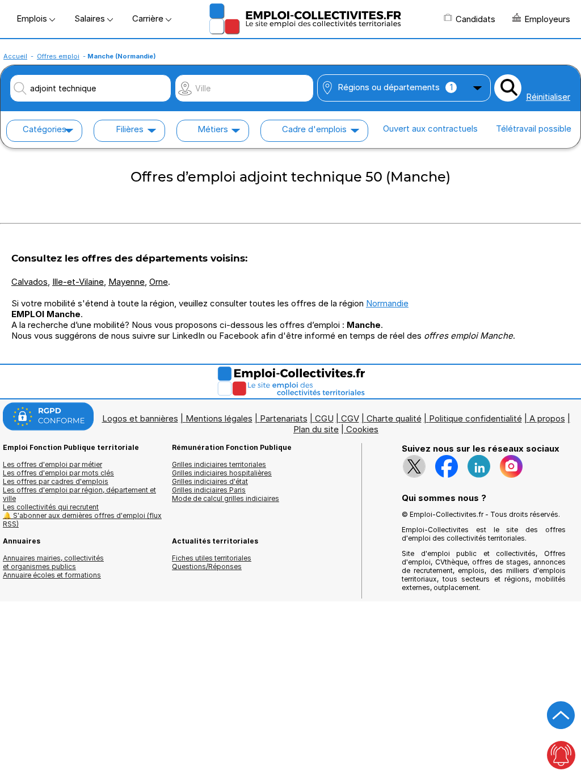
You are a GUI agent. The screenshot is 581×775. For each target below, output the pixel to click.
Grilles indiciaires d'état (210, 481)
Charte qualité (394, 418)
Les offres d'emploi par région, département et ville (79, 494)
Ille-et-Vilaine (78, 281)
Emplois (32, 18)
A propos (547, 418)
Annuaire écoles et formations (52, 575)
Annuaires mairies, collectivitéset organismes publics (53, 562)
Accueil (15, 56)
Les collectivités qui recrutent (51, 507)
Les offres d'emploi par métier (52, 464)
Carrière (149, 18)
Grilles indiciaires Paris (209, 490)
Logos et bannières (140, 418)
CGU (324, 418)
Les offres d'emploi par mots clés (58, 473)
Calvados (29, 281)
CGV (350, 418)
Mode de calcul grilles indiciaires (225, 498)
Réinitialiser (548, 96)
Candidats (475, 19)
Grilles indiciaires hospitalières (222, 473)
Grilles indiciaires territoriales (219, 464)
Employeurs (547, 19)
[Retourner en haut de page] (561, 715)
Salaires (90, 18)
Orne (158, 281)
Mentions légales (219, 418)
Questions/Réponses (207, 566)
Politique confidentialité (475, 418)
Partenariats (284, 418)
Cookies (362, 429)
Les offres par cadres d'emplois (55, 481)
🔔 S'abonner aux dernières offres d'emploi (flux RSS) (82, 519)
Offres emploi (58, 56)
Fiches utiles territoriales (211, 558)
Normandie (387, 303)
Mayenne (126, 281)
